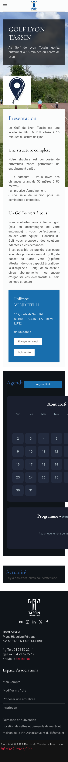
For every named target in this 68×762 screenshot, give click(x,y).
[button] (5, 5)
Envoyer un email (28, 341)
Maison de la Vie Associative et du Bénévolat (33, 733)
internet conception (17, 749)
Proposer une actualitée (19, 699)
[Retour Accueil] (34, 5)
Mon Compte (11, 682)
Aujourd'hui (43, 384)
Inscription (10, 708)
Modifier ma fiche (14, 690)
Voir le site (24, 352)
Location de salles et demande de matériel (32, 726)
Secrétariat (22, 659)
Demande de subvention (19, 720)
